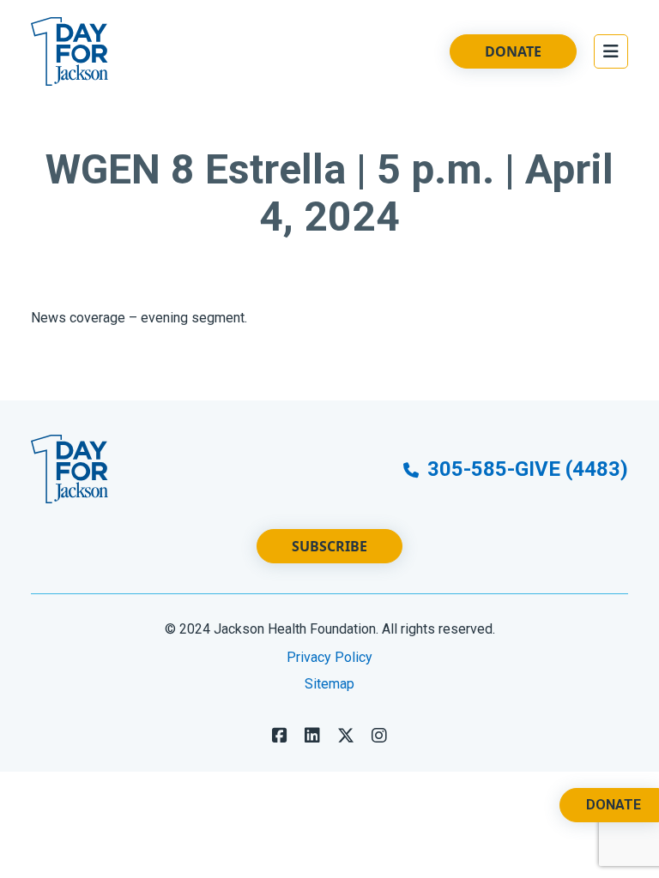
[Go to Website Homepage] (69, 51)
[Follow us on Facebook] (279, 735)
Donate (513, 51)
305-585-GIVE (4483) (525, 469)
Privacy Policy (329, 657)
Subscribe (329, 546)
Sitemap (329, 684)
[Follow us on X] (345, 735)
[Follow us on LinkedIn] (312, 735)
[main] (329, 251)
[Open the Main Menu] (611, 51)
